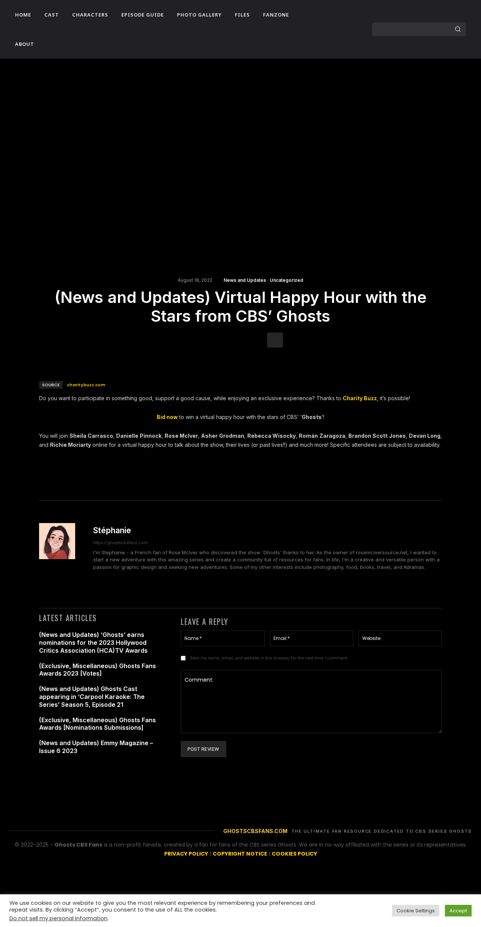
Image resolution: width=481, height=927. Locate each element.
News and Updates (245, 280)
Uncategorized (286, 280)
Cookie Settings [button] (415, 910)
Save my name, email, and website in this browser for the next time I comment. (269, 658)
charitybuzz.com (86, 385)
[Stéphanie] (61, 554)
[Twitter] (343, 22)
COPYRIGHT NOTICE (240, 853)
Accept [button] (458, 910)
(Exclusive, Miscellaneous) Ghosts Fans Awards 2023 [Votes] (97, 669)
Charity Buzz (360, 398)
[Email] (240, 340)
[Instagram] (329, 22)
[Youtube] (315, 36)
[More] (275, 340)
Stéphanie (112, 530)
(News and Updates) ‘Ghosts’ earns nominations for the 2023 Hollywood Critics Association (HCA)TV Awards (93, 642)
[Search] (457, 29)
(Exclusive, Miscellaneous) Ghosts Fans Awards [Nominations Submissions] (97, 724)
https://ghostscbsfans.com (120, 542)
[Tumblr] (257, 340)
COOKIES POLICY (294, 853)
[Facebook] (315, 22)
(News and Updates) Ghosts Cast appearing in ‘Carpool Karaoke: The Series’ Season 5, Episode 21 (92, 696)
